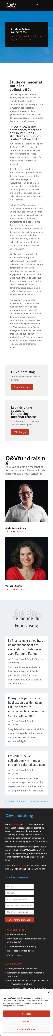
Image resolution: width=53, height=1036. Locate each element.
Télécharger (20, 432)
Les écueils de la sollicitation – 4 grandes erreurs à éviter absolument (26, 760)
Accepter (26, 1013)
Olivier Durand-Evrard (25, 36)
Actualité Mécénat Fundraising (21, 946)
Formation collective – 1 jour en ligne (28, 988)
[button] (48, 992)
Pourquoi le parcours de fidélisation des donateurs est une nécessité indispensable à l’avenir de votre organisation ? (26, 707)
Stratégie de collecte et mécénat (22, 968)
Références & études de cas (20, 950)
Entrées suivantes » (38, 801)
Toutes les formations (21, 984)
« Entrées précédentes (16, 801)
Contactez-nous (22, 387)
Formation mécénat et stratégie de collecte (27, 980)
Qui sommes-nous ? (16, 934)
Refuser (26, 1021)
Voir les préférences (26, 1029)
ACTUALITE (26, 39)
